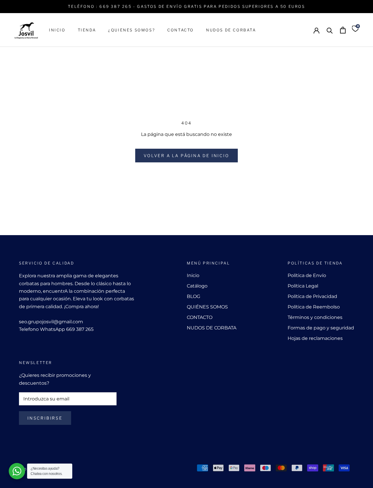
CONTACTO (180, 30)
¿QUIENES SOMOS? (131, 30)
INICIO (57, 30)
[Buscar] (330, 30)
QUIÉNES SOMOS (207, 307)
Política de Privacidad (312, 296)
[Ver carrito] (343, 30)
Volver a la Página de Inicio (186, 155)
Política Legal (303, 286)
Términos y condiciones (315, 317)
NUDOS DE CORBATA (231, 30)
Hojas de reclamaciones (315, 338)
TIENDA (87, 30)
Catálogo (197, 286)
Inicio (193, 275)
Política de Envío (307, 275)
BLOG (193, 296)
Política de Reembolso (314, 307)
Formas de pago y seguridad (321, 328)
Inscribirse (45, 418)
